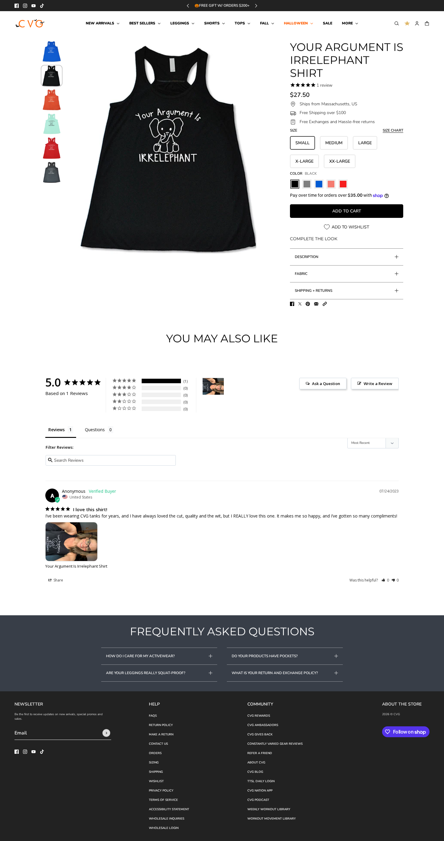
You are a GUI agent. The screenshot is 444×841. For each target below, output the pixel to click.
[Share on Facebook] (292, 304)
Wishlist (156, 781)
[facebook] (16, 5)
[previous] (188, 5)
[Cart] (427, 23)
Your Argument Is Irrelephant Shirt (76, 566)
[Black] (294, 184)
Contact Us (158, 744)
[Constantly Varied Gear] (30, 23)
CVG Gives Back (259, 734)
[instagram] (25, 5)
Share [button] (58, 580)
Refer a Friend (259, 753)
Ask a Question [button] (326, 383)
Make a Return (161, 734)
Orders (155, 753)
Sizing (154, 762)
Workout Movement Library (271, 819)
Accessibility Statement (169, 809)
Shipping (156, 772)
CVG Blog (255, 772)
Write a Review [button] (378, 383)
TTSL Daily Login (261, 781)
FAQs (153, 716)
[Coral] (331, 184)
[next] (256, 5)
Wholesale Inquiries (166, 819)
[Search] (396, 23)
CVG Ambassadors (262, 725)
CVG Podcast (258, 800)
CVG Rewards (258, 716)
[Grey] (306, 184)
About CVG (256, 762)
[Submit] (106, 733)
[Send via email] (316, 304)
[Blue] (319, 184)
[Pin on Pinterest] (307, 304)
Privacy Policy (161, 790)
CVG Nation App (259, 790)
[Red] (343, 184)
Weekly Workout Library (268, 809)
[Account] (417, 23)
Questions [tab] (95, 429)
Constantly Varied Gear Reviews (275, 744)
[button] (324, 304)
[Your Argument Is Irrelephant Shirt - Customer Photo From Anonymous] (213, 386)
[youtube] (33, 5)
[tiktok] (42, 5)
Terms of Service (163, 800)
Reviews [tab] (56, 429)
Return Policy (161, 725)
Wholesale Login (164, 828)
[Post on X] (300, 304)
